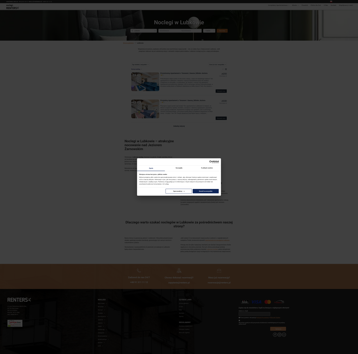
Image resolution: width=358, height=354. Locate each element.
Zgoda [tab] (151, 168)
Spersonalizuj (177, 191)
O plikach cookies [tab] (207, 168)
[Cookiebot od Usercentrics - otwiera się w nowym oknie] (211, 161)
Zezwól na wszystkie (205, 191)
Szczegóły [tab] (179, 168)
